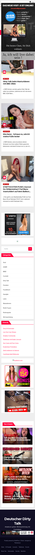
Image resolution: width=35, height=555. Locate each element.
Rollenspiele (7, 312)
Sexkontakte (11, 551)
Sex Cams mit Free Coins (11, 343)
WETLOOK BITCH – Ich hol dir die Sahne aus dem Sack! (17, 479)
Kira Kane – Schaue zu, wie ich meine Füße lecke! (16, 135)
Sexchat (17, 551)
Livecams (15, 547)
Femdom (5, 285)
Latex (4, 299)
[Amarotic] (17, 401)
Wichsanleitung (8, 317)
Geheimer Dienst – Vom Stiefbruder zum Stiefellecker (16, 459)
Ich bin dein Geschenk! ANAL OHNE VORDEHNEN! (17, 439)
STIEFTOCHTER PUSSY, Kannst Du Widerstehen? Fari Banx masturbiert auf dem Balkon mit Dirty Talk (17, 190)
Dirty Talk (5, 78)
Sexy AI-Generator (8, 328)
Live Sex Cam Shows (9, 332)
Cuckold (5, 276)
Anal (4, 262)
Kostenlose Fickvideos (10, 347)
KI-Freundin (8, 547)
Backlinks (23, 551)
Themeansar (17, 542)
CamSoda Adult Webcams (11, 354)
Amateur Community (9, 336)
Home (2, 547)
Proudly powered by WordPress (12, 540)
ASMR (5, 267)
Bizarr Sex (3, 551)
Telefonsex (21, 547)
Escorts (27, 547)
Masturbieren (7, 303)
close (32, 2)
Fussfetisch (6, 131)
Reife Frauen (7, 308)
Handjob (5, 294)
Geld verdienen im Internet (11, 350)
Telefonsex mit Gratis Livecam (12, 339)
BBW (4, 271)
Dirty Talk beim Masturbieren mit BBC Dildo (16, 82)
